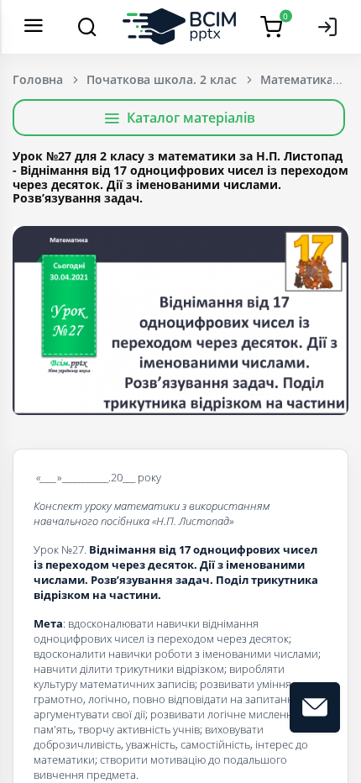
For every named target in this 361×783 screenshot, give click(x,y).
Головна (38, 79)
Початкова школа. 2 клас (161, 79)
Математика (296, 79)
